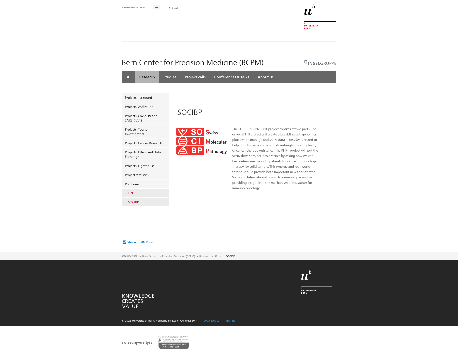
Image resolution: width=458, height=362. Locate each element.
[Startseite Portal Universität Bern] (320, 16)
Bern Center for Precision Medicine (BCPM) (168, 256)
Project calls (195, 76)
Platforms (132, 184)
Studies (170, 76)
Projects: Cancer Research (143, 143)
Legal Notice (211, 320)
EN (156, 7)
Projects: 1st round (138, 97)
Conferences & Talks (231, 76)
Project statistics (136, 175)
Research (147, 76)
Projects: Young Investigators (136, 131)
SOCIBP (133, 202)
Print (149, 242)
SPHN (129, 193)
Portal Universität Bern (133, 7)
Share (131, 242)
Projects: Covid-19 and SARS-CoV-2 (141, 117)
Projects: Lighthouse (140, 165)
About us (265, 76)
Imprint (230, 320)
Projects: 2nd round (139, 106)
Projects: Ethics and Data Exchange (143, 154)
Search (175, 8)
